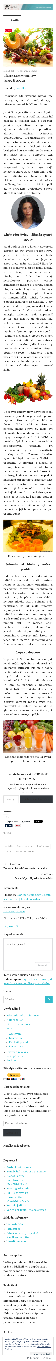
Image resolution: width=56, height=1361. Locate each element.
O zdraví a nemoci (27, 71)
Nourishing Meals (17, 1201)
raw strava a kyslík (25, 852)
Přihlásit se (13, 1228)
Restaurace (16, 1046)
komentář (42, 965)
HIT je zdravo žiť (17, 1192)
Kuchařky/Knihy (19, 1042)
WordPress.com (16, 1241)
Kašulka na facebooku (16, 1146)
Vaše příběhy (14, 1056)
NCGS (8, 852)
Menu (15, 19)
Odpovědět (10, 926)
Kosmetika (16, 1038)
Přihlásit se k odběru (36, 799)
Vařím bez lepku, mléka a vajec (26, 1209)
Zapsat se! (12, 1132)
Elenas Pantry (15, 1175)
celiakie (9, 846)
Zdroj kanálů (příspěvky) (22, 1233)
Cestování (15, 1033)
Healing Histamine (18, 1188)
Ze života (12, 1060)
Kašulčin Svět (15, 1197)
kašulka (21, 88)
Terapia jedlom (16, 1205)
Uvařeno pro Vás (17, 1052)
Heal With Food (16, 1184)
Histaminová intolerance (22, 1015)
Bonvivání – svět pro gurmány (26, 1171)
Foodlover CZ (15, 1180)
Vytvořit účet (14, 1224)
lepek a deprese (25, 846)
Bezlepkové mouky (18, 1167)
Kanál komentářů (17, 1237)
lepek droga (43, 846)
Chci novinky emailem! (17, 1087)
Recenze (11, 1028)
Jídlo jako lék (14, 1019)
